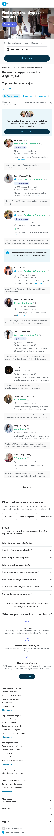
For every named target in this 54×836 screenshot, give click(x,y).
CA (14, 67)
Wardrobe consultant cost (12, 695)
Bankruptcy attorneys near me (13, 760)
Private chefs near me (10, 757)
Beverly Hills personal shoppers (13, 780)
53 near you (9, 24)
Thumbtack (6, 67)
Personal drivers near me (11, 753)
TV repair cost (7, 702)
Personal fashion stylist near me (13, 746)
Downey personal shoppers (12, 788)
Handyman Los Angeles (10, 719)
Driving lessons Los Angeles (12, 726)
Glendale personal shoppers (12, 773)
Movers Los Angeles (9, 722)
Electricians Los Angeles (11, 730)
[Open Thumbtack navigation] (5, 3)
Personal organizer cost (10, 699)
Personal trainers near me (11, 750)
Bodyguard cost (8, 706)
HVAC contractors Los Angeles (13, 733)
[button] (18, 179)
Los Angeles (21, 67)
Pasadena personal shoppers (12, 777)
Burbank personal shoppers (12, 784)
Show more (7, 710)
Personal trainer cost (9, 692)
